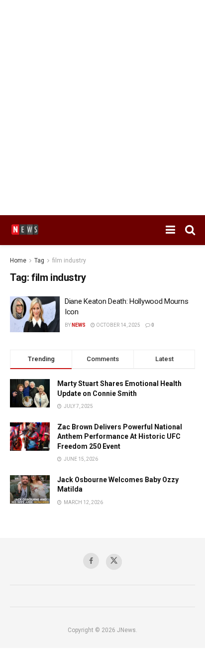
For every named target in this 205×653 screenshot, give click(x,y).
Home (18, 260)
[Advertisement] (102, 107)
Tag (39, 260)
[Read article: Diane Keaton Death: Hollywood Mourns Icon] (35, 314)
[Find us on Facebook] (91, 561)
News (79, 325)
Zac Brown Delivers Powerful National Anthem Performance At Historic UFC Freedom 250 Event (119, 436)
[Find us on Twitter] (114, 562)
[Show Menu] (170, 230)
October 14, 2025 (117, 325)
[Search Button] (190, 230)
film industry (69, 260)
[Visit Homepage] (25, 230)
